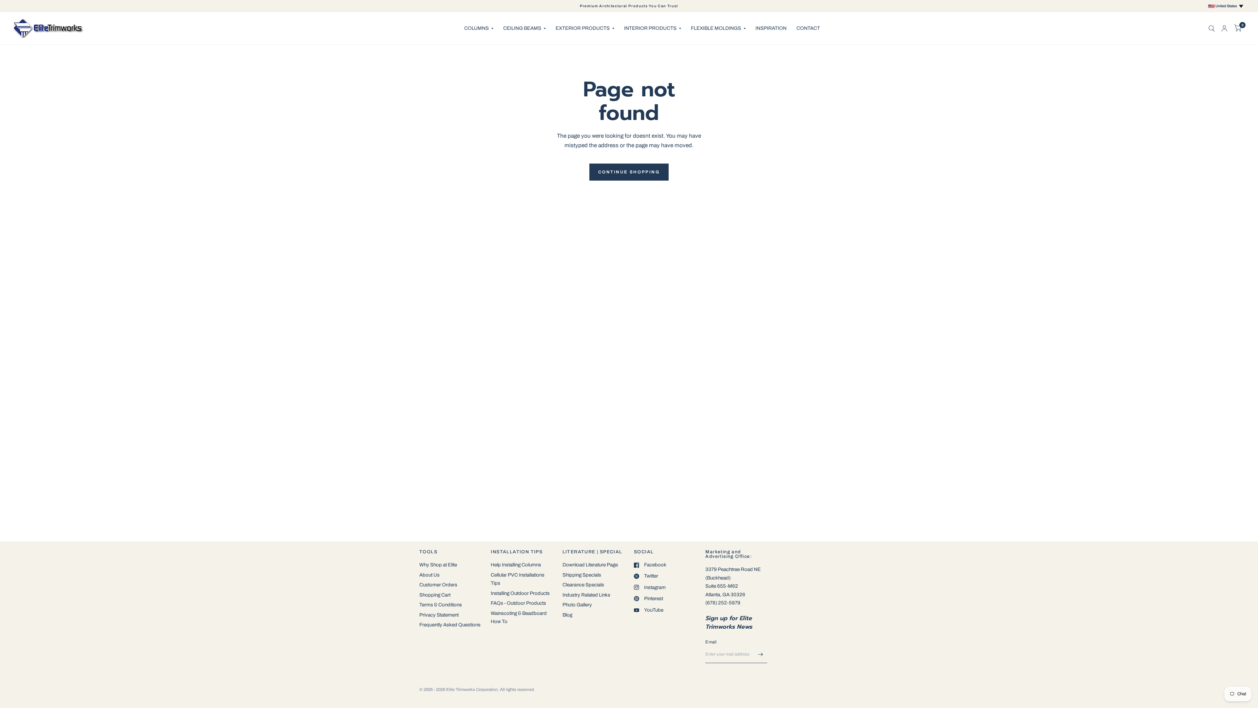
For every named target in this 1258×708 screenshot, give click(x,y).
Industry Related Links (586, 595)
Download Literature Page (590, 564)
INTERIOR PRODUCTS (650, 28)
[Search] (1211, 28)
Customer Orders (438, 584)
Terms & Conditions (440, 604)
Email (710, 642)
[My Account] (1224, 28)
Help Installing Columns (516, 564)
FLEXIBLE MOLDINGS (716, 28)
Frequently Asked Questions (450, 624)
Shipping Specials (581, 575)
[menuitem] (478, 28)
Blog (567, 615)
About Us (429, 575)
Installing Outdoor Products (520, 593)
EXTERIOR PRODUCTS (583, 28)
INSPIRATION (771, 28)
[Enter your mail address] (760, 654)
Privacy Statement (439, 615)
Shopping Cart (434, 595)
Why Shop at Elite (438, 564)
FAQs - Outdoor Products (518, 603)
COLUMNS (476, 28)
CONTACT (808, 28)
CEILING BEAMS (522, 28)
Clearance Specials (583, 584)
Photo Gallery (577, 604)
